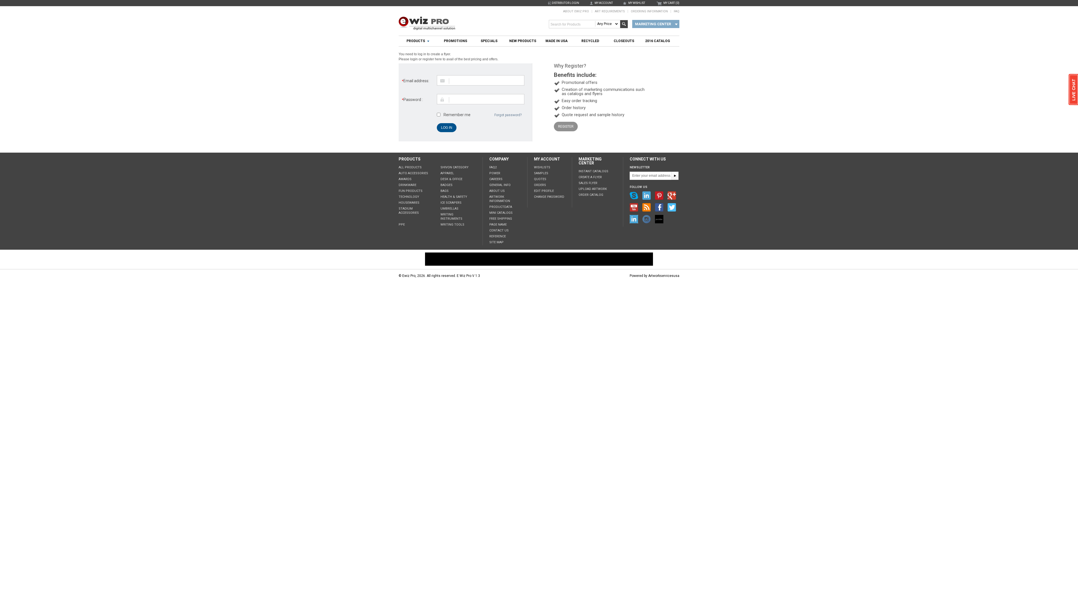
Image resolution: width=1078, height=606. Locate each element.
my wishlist (636, 2)
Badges (446, 185)
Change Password (549, 197)
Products (415, 41)
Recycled (590, 41)
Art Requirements (610, 11)
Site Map (496, 242)
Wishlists (542, 167)
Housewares (409, 203)
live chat (1073, 90)
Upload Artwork (593, 189)
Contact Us (499, 230)
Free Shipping (500, 219)
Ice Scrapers (451, 203)
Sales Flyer (588, 183)
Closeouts (624, 41)
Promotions (455, 41)
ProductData (500, 207)
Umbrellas (449, 208)
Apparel (447, 173)
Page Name (498, 224)
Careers (496, 179)
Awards (405, 179)
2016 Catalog (657, 41)
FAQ (676, 11)
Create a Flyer (590, 177)
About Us (497, 191)
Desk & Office (451, 179)
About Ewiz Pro (576, 11)
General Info (500, 185)
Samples (541, 173)
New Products (522, 41)
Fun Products (410, 191)
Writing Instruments (451, 217)
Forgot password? (508, 115)
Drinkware (407, 185)
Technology (409, 197)
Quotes (540, 179)
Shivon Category (454, 167)
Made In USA (556, 41)
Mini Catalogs (501, 213)
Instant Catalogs (593, 171)
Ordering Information (649, 11)
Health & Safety (453, 197)
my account (604, 2)
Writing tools (452, 224)
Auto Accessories (413, 173)
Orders (540, 185)
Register (566, 126)
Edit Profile (544, 191)
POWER (494, 173)
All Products (410, 167)
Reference (497, 236)
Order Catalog (591, 195)
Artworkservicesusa (663, 276)
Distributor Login (565, 2)
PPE (402, 224)
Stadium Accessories (409, 211)
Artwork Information (499, 199)
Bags (444, 191)
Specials (489, 41)
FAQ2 (493, 167)
